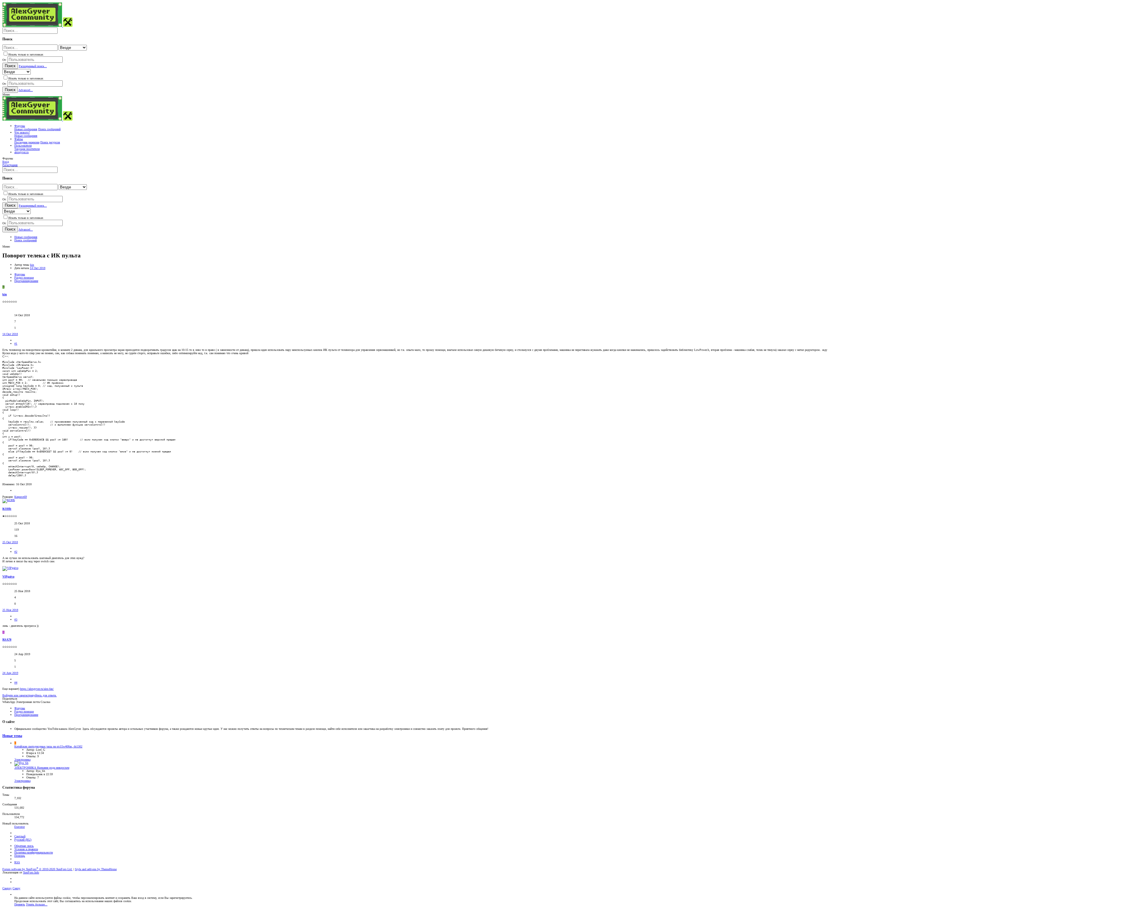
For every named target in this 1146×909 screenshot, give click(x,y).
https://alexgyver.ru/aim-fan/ (37, 688)
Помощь (19, 855)
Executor (19, 826)
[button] (6, 94)
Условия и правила (26, 849)
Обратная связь (24, 845)
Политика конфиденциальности (33, 852)
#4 (15, 682)
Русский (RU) (22, 839)
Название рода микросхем (41, 767)
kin (32, 264)
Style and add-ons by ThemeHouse (96, 869)
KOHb (6, 508)
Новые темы (12, 736)
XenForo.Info (31, 872)
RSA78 (6, 639)
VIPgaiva (8, 576)
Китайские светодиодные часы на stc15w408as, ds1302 (48, 746)
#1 (15, 343)
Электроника (22, 759)
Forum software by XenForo (37, 869)
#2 (15, 551)
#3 (15, 619)
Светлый (19, 836)
